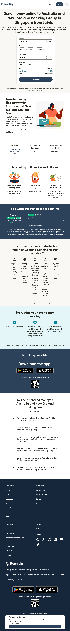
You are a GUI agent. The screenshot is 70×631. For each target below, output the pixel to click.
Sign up (59, 4)
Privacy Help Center (48, 574)
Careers (8, 507)
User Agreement (11, 569)
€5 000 (39, 49)
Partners (8, 542)
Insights (8, 555)
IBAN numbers (10, 546)
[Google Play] (25, 370)
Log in (51, 4)
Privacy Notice (44, 569)
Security (61, 574)
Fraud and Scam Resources (15, 537)
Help (38, 529)
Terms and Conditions (32, 90)
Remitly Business (42, 494)
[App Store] (45, 370)
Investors (9, 512)
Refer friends (10, 550)
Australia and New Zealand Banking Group (14, 151)
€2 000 (30, 49)
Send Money (40, 490)
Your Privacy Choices (31, 574)
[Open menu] (67, 4)
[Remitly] (7, 4)
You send (21, 38)
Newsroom (9, 499)
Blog (7, 494)
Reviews (8, 516)
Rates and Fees (11, 529)
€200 (22, 49)
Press (7, 503)
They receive (23, 54)
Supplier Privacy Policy (13, 574)
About (8, 490)
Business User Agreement (28, 569)
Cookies (19, 580)
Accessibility (10, 580)
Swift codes (10, 533)
